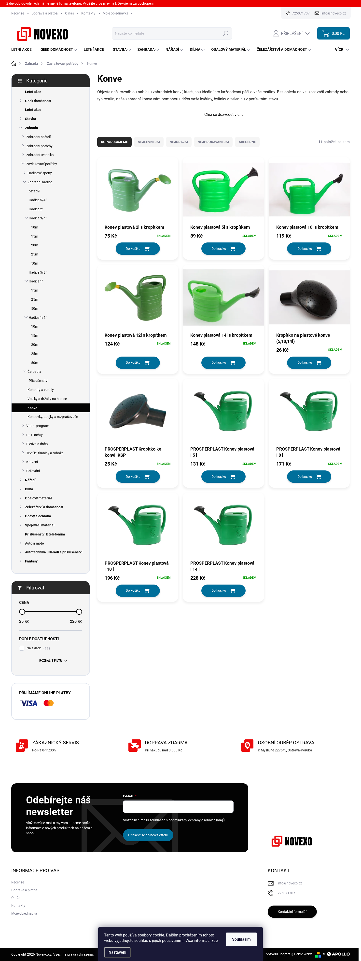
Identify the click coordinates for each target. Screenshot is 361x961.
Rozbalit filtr (50, 660)
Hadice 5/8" (37, 272)
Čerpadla (34, 372)
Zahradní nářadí (38, 137)
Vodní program (37, 426)
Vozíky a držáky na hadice (47, 399)
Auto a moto (34, 543)
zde (214, 940)
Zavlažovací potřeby (41, 164)
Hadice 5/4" (37, 200)
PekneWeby (303, 954)
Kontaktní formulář (292, 912)
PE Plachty (34, 435)
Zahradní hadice (40, 182)
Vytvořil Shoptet (278, 954)
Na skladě (38, 648)
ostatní (34, 191)
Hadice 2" (36, 209)
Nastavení (117, 952)
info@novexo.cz (290, 883)
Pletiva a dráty (37, 444)
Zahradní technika (40, 155)
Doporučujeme (114, 142)
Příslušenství (38, 381)
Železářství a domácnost (44, 507)
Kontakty (88, 13)
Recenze (17, 13)
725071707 (286, 893)
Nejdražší (179, 142)
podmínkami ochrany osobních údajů (196, 820)
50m (34, 263)
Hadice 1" (36, 281)
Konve (32, 408)
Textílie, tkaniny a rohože (44, 453)
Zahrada (31, 128)
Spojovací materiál (40, 525)
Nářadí (30, 480)
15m (34, 236)
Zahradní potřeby (39, 146)
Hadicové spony (40, 173)
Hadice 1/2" (37, 318)
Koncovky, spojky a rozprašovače (53, 417)
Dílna (29, 489)
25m (34, 254)
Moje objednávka (115, 13)
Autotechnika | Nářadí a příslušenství (54, 552)
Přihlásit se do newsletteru (148, 835)
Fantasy (31, 561)
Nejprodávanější (213, 142)
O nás (69, 13)
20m (34, 245)
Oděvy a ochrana (38, 516)
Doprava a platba (44, 13)
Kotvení (32, 462)
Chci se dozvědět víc (221, 114)
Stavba (30, 119)
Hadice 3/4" (37, 218)
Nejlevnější (149, 142)
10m (34, 227)
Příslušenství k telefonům (45, 534)
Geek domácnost (38, 101)
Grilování (33, 471)
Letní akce (33, 92)
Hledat (226, 33)
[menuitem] (23, 49)
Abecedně (247, 142)
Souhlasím (241, 939)
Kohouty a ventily (41, 390)
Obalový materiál (38, 498)
